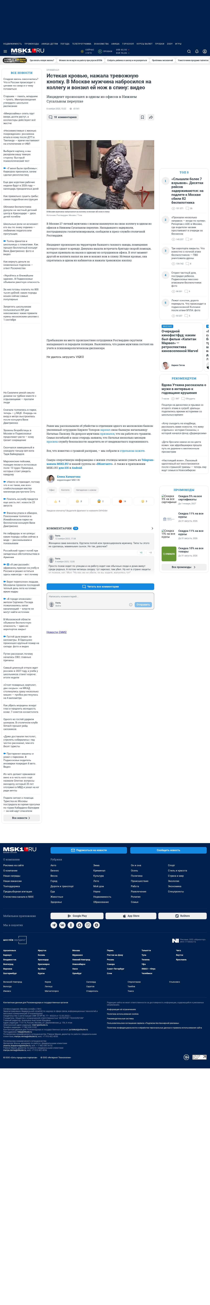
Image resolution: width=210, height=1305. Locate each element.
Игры (178, 44)
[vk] (62, 925)
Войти (58, 606)
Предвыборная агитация (17, 891)
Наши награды (11, 875)
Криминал (99, 870)
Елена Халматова (68, 476)
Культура (98, 875)
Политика (136, 875)
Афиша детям (50, 44)
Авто (53, 865)
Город (54, 881)
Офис (52, 490)
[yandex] (96, 925)
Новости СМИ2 (57, 632)
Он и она (136, 865)
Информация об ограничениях (121, 1009)
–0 (150, 552)
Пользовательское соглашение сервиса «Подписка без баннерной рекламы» (143, 1023)
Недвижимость (12, 44)
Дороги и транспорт (62, 886)
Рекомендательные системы (120, 1018)
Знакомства (101, 44)
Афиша (115, 44)
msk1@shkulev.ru (40, 1025)
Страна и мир (176, 875)
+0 (141, 552)
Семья (134, 902)
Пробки (159, 44)
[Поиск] (189, 51)
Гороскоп (128, 44)
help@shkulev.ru (25, 1032)
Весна (54, 875)
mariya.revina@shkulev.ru (25, 1036)
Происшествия (139, 881)
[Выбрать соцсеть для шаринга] (151, 117)
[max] (79, 925)
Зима (96, 865)
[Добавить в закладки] (142, 117)
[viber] (88, 925)
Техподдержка (11, 886)
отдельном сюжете (132, 450)
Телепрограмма (81, 44)
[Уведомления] (197, 51)
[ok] (71, 925)
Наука (96, 891)
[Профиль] (205, 51)
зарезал (105, 429)
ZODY (170, 44)
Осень (134, 870)
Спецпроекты (176, 891)
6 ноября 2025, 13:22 (56, 109)
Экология (173, 881)
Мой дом (98, 886)
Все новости (21, 73)
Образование (101, 902)
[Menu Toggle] (5, 51)
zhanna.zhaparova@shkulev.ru (17, 1045)
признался (107, 433)
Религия (135, 896)
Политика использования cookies (122, 1014)
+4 (141, 579)
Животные (57, 896)
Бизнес (55, 870)
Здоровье (56, 902)
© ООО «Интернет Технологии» (56, 1057)
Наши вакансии (12, 881)
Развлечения (138, 891)
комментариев (65, 117)
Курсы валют (145, 44)
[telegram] (54, 925)
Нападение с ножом (86, 490)
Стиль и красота (177, 870)
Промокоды (32, 44)
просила (52, 441)
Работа (135, 886)
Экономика (174, 886)
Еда (53, 891)
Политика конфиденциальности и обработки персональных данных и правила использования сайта (154, 1028)
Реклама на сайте (13, 865)
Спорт (171, 865)
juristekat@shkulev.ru (78, 1029)
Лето (96, 881)
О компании (10, 870)
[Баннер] (15, 60)
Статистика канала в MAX (18, 896)
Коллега (65, 490)
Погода (65, 44)
